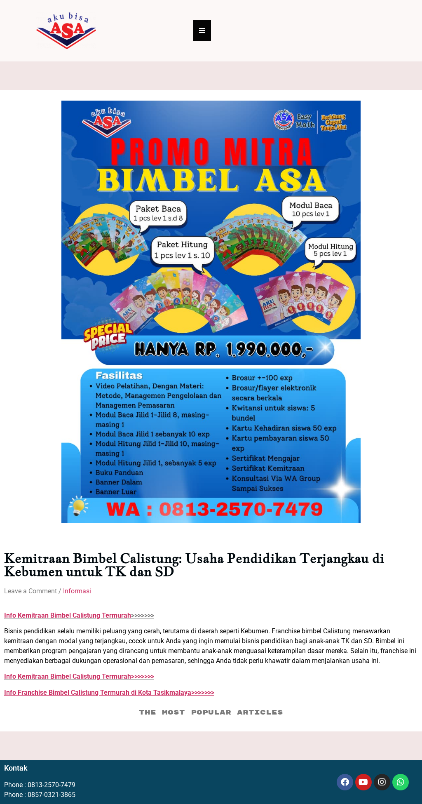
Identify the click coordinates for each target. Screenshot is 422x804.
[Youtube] (363, 782)
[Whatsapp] (400, 782)
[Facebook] (345, 782)
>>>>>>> (79, 676)
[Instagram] (382, 782)
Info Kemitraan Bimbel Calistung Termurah (67, 615)
